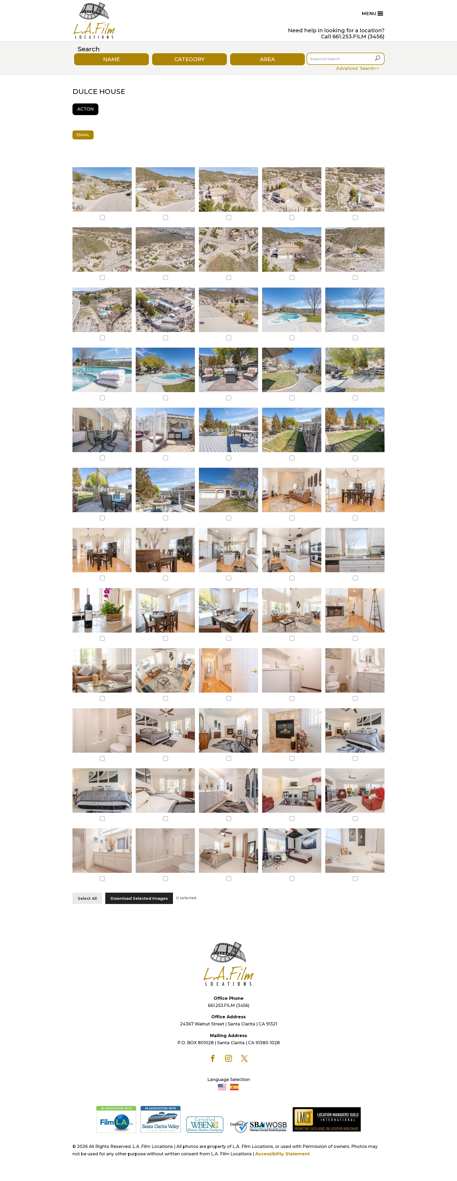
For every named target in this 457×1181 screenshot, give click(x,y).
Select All (87, 898)
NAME (111, 59)
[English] (222, 1086)
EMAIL (83, 134)
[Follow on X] (244, 1058)
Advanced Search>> (357, 68)
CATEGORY (189, 59)
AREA (267, 59)
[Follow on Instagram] (228, 1058)
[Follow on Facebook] (213, 1058)
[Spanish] (234, 1086)
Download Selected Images (139, 898)
